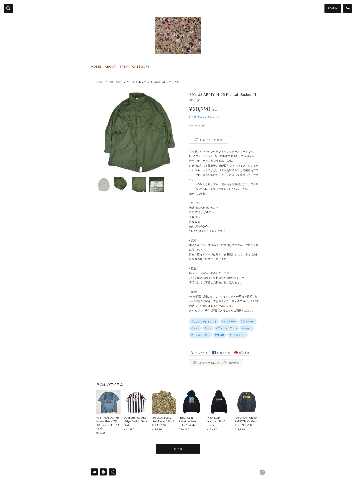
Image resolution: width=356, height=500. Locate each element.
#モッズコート (237, 334)
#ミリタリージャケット (204, 321)
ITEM (124, 66)
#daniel (195, 328)
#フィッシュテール (226, 328)
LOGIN (332, 8)
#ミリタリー (229, 321)
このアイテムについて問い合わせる (218, 362)
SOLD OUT (115, 82)
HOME (96, 66)
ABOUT (110, 66)
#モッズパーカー (200, 334)
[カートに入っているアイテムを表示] (347, 8)
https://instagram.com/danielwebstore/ (262, 472)
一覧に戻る (178, 449)
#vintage (219, 334)
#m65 (208, 328)
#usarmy (247, 328)
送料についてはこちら (207, 116)
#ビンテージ (247, 321)
